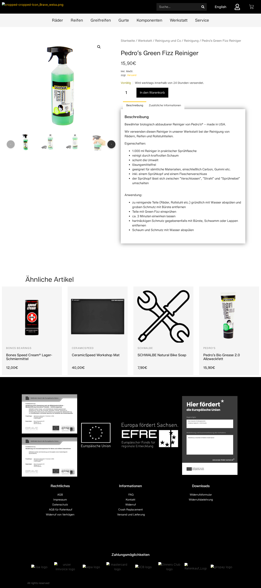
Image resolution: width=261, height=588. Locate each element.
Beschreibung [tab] (134, 105)
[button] (99, 46)
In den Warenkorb (152, 92)
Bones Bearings (19, 348)
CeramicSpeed (83, 348)
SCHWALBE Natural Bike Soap (162, 355)
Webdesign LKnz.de (221, 583)
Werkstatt (178, 20)
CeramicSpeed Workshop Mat (96, 355)
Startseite (128, 40)
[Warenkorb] (251, 7)
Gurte (123, 20)
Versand (131, 75)
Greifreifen (101, 20)
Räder (57, 20)
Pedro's (209, 348)
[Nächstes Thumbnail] (111, 144)
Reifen (77, 20)
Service (202, 20)
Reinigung (191, 40)
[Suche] (203, 7)
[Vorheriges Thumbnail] (11, 144)
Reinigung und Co (168, 40)
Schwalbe (145, 348)
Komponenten (149, 20)
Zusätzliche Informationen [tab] (165, 105)
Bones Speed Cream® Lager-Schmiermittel (29, 357)
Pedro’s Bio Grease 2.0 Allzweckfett (221, 357)
